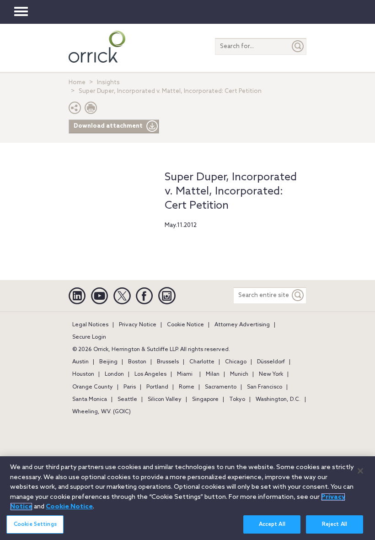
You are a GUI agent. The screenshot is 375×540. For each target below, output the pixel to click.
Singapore (205, 399)
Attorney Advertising (242, 325)
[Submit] (298, 46)
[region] (187, 498)
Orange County (92, 387)
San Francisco (264, 387)
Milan (213, 374)
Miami (185, 374)
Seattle (127, 399)
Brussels (168, 362)
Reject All (334, 524)
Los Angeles (150, 374)
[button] (75, 110)
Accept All (272, 524)
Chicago (235, 362)
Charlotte (201, 362)
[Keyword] (298, 295)
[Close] (360, 471)
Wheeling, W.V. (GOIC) (101, 412)
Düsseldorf (271, 362)
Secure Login (89, 337)
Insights (108, 82)
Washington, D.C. (278, 399)
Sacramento (220, 387)
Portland (157, 387)
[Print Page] (91, 110)
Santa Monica (89, 399)
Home (77, 82)
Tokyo (237, 399)
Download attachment (108, 126)
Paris (129, 387)
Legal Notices (90, 325)
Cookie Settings (35, 524)
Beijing (108, 362)
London (114, 374)
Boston (137, 362)
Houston (83, 374)
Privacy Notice (137, 325)
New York (271, 374)
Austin (80, 362)
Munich (239, 374)
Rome (186, 387)
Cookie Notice (185, 325)
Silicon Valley (165, 399)
